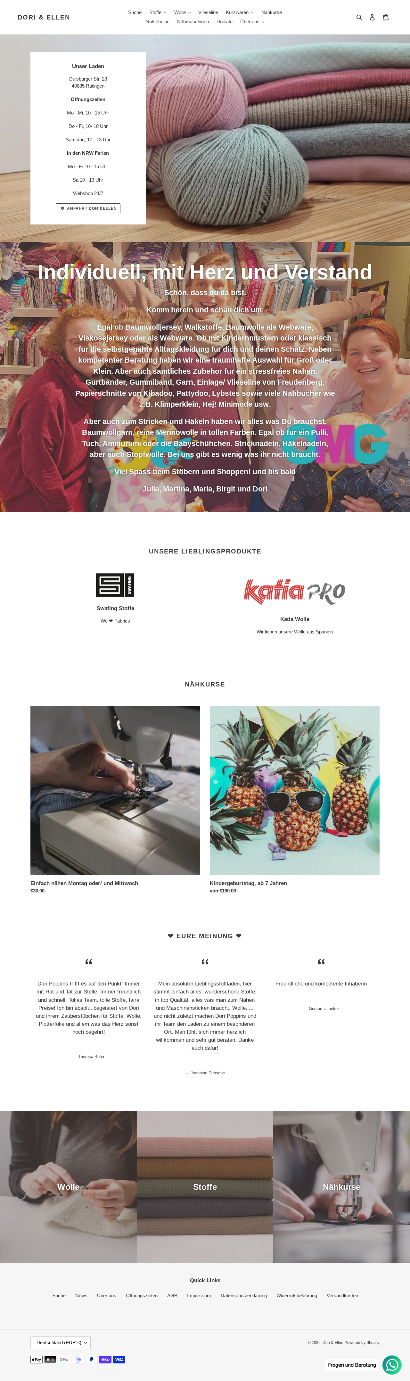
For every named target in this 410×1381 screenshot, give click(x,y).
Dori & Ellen (44, 17)
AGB (172, 1295)
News (81, 1295)
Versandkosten (342, 1295)
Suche (59, 1295)
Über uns (106, 1295)
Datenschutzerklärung (244, 1295)
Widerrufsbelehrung (296, 1295)
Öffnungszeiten (142, 1295)
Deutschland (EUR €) (59, 1342)
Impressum (199, 1295)
